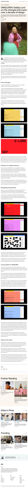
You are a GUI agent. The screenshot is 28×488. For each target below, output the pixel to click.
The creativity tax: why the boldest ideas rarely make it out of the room (20, 425)
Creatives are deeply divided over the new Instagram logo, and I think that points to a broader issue (20, 446)
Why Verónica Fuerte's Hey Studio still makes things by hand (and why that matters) (20, 400)
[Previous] (24, 379)
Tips (15, 422)
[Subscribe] (26, 457)
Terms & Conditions (12, 477)
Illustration (6, 422)
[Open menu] (26, 1)
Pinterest (21, 482)
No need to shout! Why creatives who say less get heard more (7, 393)
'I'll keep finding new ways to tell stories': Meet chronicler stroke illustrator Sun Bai (6, 424)
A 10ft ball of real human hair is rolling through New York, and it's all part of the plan (7, 447)
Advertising (6, 445)
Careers (18, 422)
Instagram (21, 477)
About (1, 477)
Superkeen (5, 59)
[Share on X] (2, 369)
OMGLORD (3, 63)
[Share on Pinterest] (4, 369)
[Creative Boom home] (5, 1)
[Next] (26, 379)
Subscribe (20, 1)
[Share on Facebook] (7, 369)
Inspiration (2, 422)
